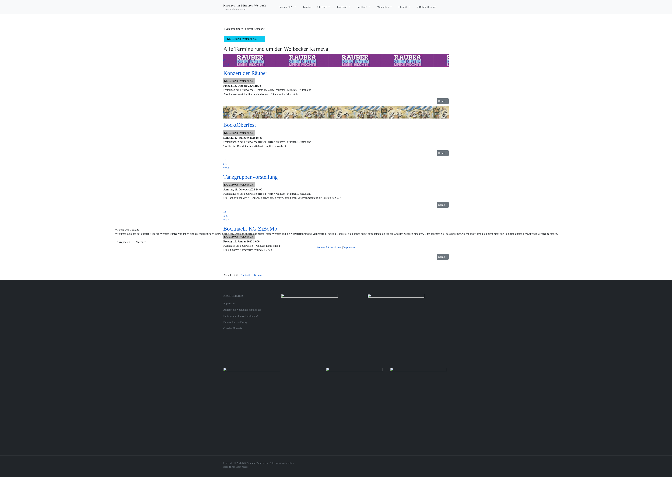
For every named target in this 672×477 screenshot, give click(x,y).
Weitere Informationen (329, 247)
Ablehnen (140, 242)
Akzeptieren (123, 242)
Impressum (349, 247)
